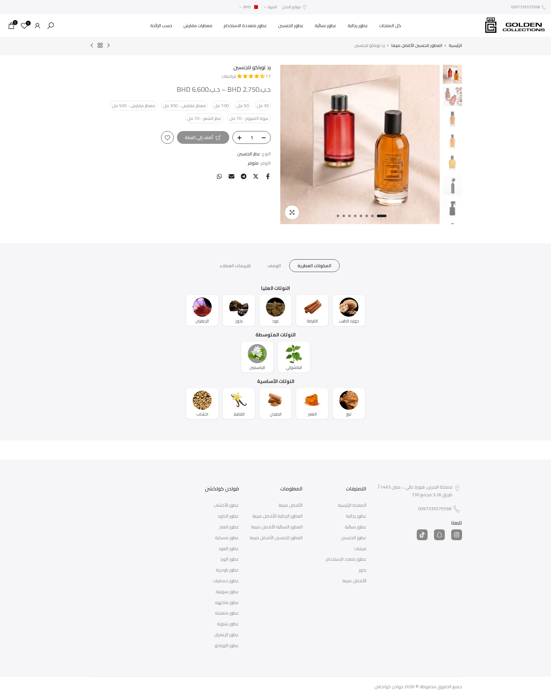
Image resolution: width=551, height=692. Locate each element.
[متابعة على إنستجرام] (456, 534)
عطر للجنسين (248, 154)
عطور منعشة (227, 613)
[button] (251, 76)
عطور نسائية (325, 25)
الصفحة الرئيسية (352, 505)
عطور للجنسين (291, 25)
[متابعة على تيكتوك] (422, 534)
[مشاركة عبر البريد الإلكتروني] (231, 176)
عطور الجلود (228, 516)
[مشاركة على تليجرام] (243, 176)
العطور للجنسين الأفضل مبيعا (416, 45)
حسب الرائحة (161, 25)
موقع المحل (291, 7)
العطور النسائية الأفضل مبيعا (277, 527)
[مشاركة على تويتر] (256, 176)
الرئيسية (455, 45)
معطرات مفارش (197, 25)
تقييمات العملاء (235, 265)
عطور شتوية (228, 624)
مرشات (360, 549)
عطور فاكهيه (227, 603)
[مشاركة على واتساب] (219, 176)
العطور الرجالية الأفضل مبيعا (278, 516)
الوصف (274, 265)
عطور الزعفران (226, 635)
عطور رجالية (358, 25)
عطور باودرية (227, 570)
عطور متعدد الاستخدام (346, 559)
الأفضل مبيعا (354, 581)
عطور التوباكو (227, 646)
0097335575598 (525, 7)
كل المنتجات (390, 25)
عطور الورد (229, 559)
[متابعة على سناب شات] (439, 534)
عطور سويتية (227, 592)
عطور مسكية (227, 538)
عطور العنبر (229, 527)
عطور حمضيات (226, 581)
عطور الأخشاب (226, 505)
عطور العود (228, 549)
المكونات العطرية (314, 265)
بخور (362, 570)
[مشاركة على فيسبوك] (268, 176)
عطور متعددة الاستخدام (245, 25)
